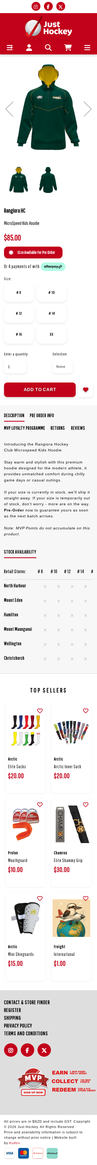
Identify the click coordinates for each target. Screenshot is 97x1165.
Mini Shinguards (21, 954)
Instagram (12, 1053)
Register (12, 1010)
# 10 (51, 292)
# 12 (19, 313)
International (64, 954)
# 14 (52, 313)
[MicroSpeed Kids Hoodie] (48, 108)
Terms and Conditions (26, 1033)
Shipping (12, 1018)
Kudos (14, 1143)
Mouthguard (17, 860)
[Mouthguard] (25, 824)
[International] (71, 918)
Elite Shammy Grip (68, 860)
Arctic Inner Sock (67, 766)
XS (52, 334)
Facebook (29, 1053)
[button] (10, 47)
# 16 (19, 334)
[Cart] (68, 47)
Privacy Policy (18, 1025)
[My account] (29, 47)
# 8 (18, 292)
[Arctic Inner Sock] (71, 730)
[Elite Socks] (25, 730)
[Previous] (9, 109)
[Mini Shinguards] (25, 918)
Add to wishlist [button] (85, 390)
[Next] (88, 109)
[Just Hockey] (48, 26)
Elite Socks (17, 766)
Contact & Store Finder (27, 1002)
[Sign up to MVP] (48, 1081)
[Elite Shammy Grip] (71, 824)
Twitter (45, 1053)
